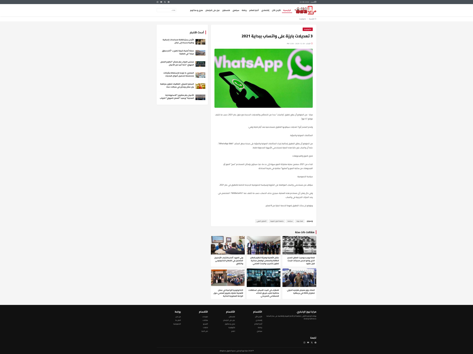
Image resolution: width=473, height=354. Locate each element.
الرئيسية (287, 10)
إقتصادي (265, 10)
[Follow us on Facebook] (168, 2)
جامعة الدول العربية (277, 221)
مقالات (205, 320)
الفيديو (205, 323)
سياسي (235, 10)
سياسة (290, 221)
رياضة (244, 10)
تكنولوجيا (302, 18)
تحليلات (205, 327)
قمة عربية (299, 221)
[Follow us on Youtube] (161, 2)
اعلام (233, 331)
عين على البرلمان (212, 10)
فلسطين (226, 10)
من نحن (178, 316)
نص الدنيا (204, 331)
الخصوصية (177, 323)
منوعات (205, 316)
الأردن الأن (276, 10)
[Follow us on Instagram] (157, 2)
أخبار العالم (254, 10)
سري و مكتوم (196, 10)
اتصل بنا (178, 320)
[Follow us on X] (165, 2)
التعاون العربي (261, 221)
